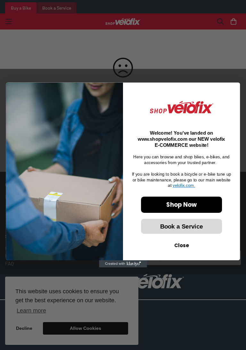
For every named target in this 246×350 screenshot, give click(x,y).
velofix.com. (184, 185)
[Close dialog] (232, 90)
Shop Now (181, 204)
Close (181, 245)
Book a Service (181, 226)
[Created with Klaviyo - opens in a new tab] (123, 263)
